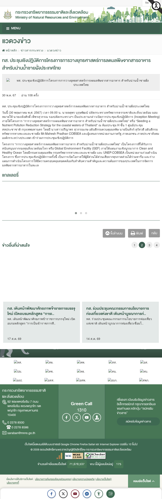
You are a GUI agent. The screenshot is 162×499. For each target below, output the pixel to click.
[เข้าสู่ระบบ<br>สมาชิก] (97, 417)
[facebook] (51, 494)
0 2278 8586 (20, 427)
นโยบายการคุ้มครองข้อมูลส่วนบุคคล (53, 479)
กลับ (154, 233)
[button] (98, 494)
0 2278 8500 (15, 422)
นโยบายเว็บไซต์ (103, 479)
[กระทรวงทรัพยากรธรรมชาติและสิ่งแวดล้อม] (7, 14)
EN (156, 3)
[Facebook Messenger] (87, 494)
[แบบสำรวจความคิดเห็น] (110, 494)
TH (146, 3)
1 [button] (134, 245)
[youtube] (75, 494)
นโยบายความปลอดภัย (83, 479)
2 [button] (142, 245)
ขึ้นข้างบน (115, 233)
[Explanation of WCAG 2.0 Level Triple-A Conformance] (74, 455)
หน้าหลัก (11, 50)
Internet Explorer (109, 444)
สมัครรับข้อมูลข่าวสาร (138, 421)
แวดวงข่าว (54, 50)
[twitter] (63, 494)
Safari (92, 444)
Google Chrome (70, 444)
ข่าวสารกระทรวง (32, 50)
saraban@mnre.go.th (21, 433)
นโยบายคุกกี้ (13, 483)
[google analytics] (59, 455)
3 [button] (149, 245)
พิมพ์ (139, 233)
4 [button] (157, 245)
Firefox (84, 444)
